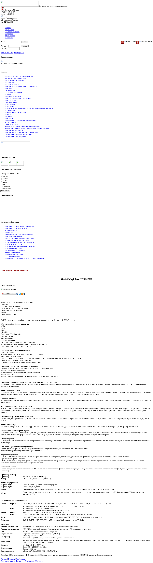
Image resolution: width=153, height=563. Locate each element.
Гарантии (9, 34)
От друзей (6, 186)
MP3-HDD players (12, 84)
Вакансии (9, 232)
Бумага (8, 94)
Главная (8, 28)
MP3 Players (9, 82)
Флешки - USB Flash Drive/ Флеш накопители (22, 126)
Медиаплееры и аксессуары (16, 112)
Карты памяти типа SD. (14, 244)
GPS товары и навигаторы (15, 78)
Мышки (8, 114)
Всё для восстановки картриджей (18, 98)
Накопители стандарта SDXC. (16, 250)
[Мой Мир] (24, 293)
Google (5, 180)
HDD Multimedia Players (14, 80)
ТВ (4, 184)
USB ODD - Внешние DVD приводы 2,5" (21, 86)
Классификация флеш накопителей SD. (20, 242)
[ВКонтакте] (17, 293)
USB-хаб (8, 88)
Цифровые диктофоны (14, 130)
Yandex (5, 176)
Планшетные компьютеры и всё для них (20, 120)
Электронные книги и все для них (18, 134)
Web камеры (10, 90)
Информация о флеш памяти (16, 228)
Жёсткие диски (11, 102)
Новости (11, 559)
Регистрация (19, 53)
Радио (5, 182)
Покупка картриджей (13, 236)
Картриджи (9, 106)
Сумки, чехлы (10, 122)
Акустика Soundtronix (13, 92)
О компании (10, 36)
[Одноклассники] (22, 293)
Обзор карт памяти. (12, 252)
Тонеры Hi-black (11, 124)
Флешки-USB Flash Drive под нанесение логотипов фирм (27, 128)
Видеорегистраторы (13, 96)
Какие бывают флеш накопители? (18, 240)
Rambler (5, 178)
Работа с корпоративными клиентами (19, 238)
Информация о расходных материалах (19, 226)
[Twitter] (20, 293)
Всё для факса (10, 100)
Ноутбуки (9, 118)
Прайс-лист (9, 30)
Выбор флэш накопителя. (15, 254)
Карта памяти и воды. (13, 248)
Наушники (9, 116)
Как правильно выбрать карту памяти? (20, 246)
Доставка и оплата (12, 32)
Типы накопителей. (12, 256)
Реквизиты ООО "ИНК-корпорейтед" (19, 234)
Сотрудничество (11, 230)
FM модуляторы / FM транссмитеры (19, 76)
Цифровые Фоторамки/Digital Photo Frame (21, 132)
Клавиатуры (10, 110)
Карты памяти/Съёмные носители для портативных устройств (29, 108)
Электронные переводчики (15, 136)
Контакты (9, 38)
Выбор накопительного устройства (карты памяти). (25, 258)
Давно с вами (7, 189)
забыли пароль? (7, 53)
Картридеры (10, 104)
